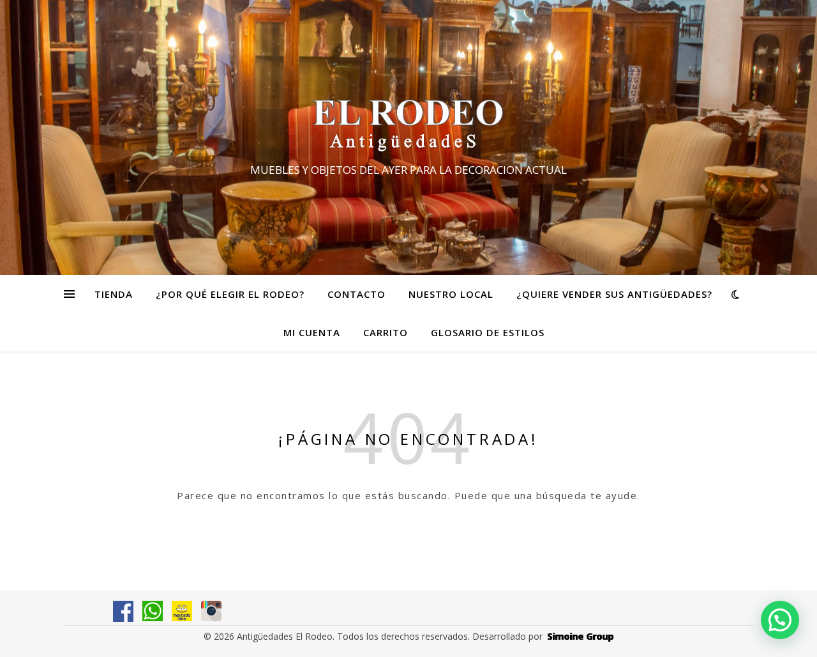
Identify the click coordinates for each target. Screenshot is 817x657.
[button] (780, 620)
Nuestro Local (450, 294)
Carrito (385, 332)
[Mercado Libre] (181, 611)
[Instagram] (211, 611)
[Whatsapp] (152, 611)
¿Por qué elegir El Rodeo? (230, 294)
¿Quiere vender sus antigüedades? (614, 294)
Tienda (113, 294)
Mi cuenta (311, 332)
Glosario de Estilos (487, 332)
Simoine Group (581, 636)
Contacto (356, 294)
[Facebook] (123, 611)
